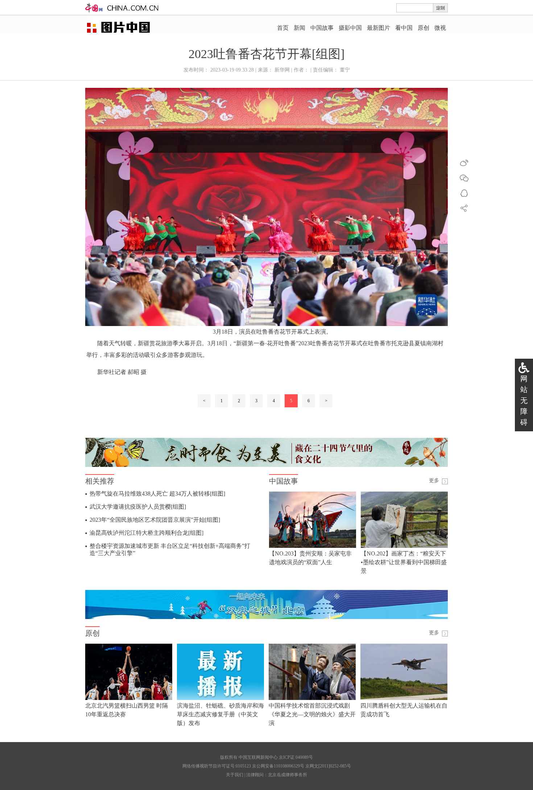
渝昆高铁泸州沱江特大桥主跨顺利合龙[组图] (146, 533)
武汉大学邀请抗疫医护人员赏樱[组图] (138, 507)
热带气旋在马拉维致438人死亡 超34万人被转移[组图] (157, 493)
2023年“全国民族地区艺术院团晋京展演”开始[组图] (155, 520)
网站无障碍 (524, 400)
